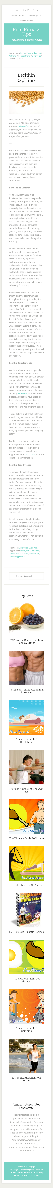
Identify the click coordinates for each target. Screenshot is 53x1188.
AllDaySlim (24, 126)
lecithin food (34, 554)
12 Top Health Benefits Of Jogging (26, 1079)
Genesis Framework (18, 1172)
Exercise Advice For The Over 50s (26, 790)
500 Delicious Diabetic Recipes (26, 931)
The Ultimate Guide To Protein (26, 838)
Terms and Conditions (29, 1175)
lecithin (12, 554)
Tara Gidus (23, 393)
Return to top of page (26, 1167)
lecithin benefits (22, 554)
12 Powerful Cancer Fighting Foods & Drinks (26, 641)
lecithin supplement (17, 557)
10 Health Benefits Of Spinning (26, 1029)
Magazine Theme (33, 1170)
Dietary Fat (23, 548)
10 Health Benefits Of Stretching (26, 740)
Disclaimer (31, 1172)
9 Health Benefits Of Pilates (26, 885)
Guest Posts (33, 548)
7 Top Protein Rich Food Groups (26, 980)
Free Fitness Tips (26, 31)
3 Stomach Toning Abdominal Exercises (26, 691)
